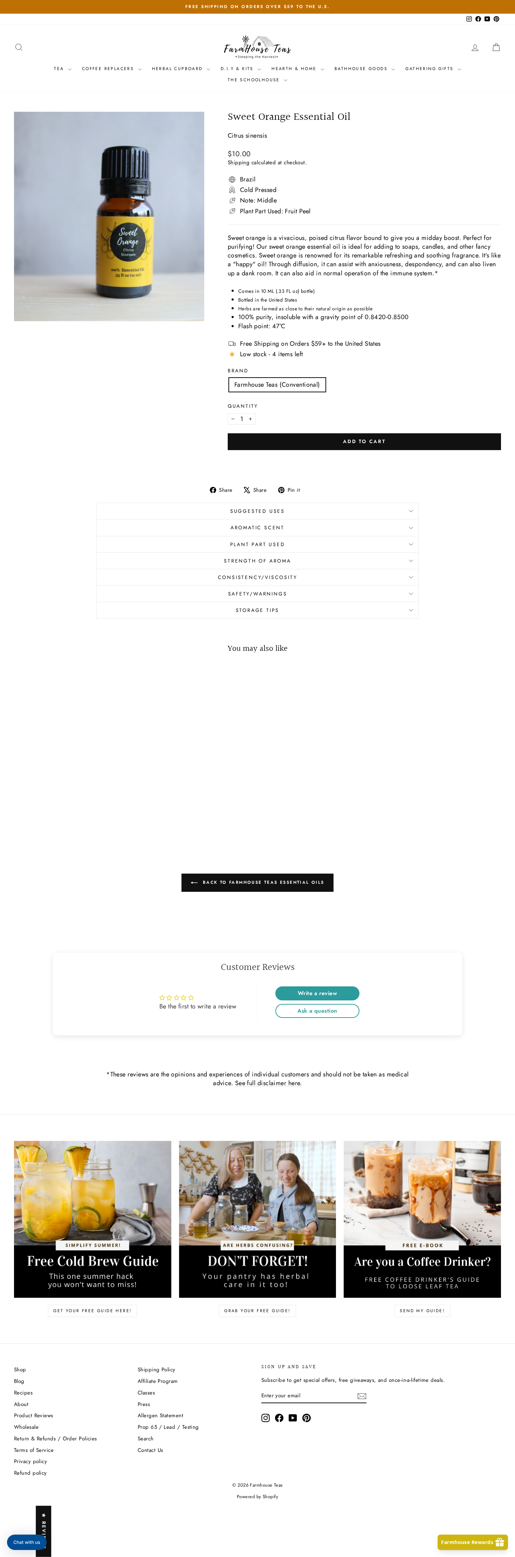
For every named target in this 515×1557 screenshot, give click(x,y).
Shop (20, 1369)
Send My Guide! (422, 1311)
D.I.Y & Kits (238, 69)
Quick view (72, 790)
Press (144, 1404)
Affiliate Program (158, 1381)
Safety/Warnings (257, 593)
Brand (238, 370)
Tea (60, 69)
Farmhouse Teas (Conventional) (277, 384)
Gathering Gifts (430, 69)
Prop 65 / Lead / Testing (168, 1427)
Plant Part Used (257, 544)
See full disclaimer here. (268, 1083)
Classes (146, 1393)
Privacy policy (30, 1461)
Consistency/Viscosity (257, 577)
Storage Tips (258, 610)
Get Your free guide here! (92, 1311)
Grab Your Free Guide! (257, 1311)
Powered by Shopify (257, 1496)
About (21, 1404)
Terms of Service (34, 1450)
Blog (19, 1381)
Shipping (239, 162)
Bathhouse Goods (362, 69)
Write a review (317, 993)
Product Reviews (33, 1415)
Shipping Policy (157, 1369)
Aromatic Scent (257, 527)
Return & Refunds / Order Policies (55, 1438)
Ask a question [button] (317, 1011)
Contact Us (150, 1450)
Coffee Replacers (109, 69)
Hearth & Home (295, 69)
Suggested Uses (257, 511)
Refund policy (30, 1473)
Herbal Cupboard (178, 69)
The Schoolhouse (255, 80)
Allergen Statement (160, 1415)
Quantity (243, 406)
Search (146, 1438)
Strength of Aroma (257, 560)
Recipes (23, 1393)
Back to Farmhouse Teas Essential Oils (262, 882)
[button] (27, 1542)
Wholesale (26, 1427)
